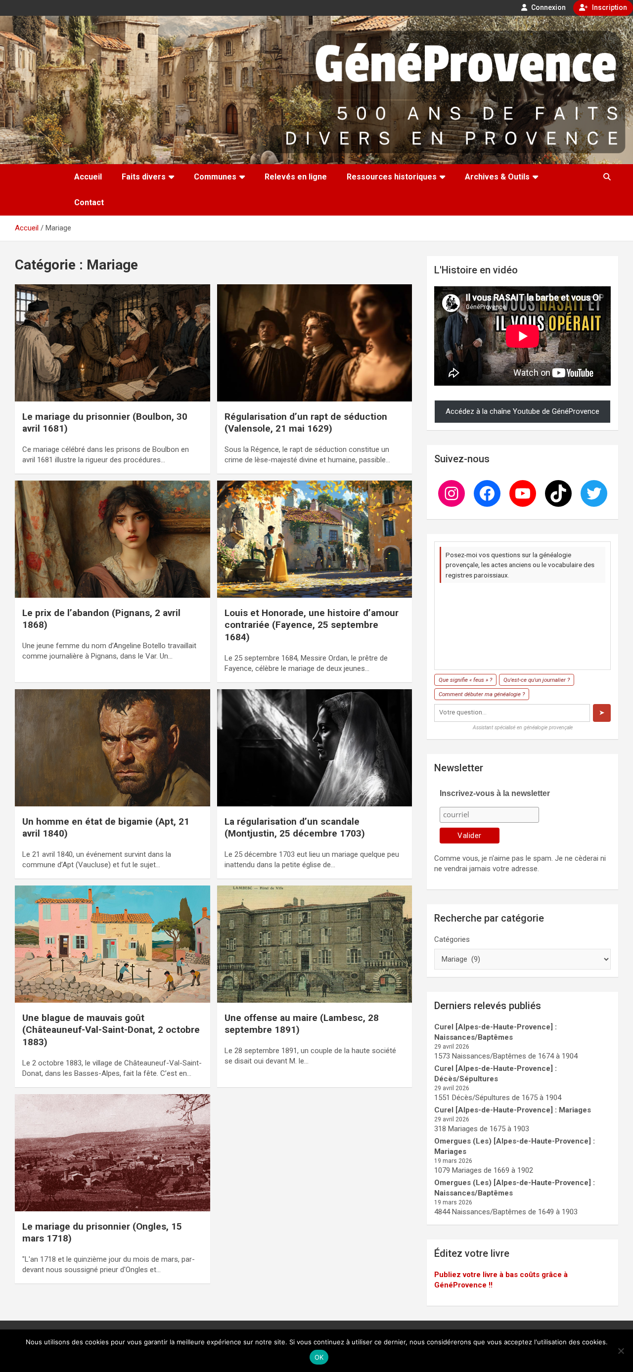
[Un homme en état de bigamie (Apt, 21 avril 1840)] (112, 747)
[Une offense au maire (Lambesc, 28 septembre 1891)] (314, 944)
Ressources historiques (392, 176)
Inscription (608, 7)
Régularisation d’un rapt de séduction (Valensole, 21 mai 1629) (306, 423)
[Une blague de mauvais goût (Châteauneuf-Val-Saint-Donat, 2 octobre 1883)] (112, 944)
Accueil (88, 176)
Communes (215, 176)
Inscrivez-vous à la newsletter (495, 793)
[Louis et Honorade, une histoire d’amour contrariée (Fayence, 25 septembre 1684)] (314, 539)
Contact (89, 202)
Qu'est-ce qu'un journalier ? (536, 679)
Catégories (452, 939)
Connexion (548, 7)
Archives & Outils (497, 176)
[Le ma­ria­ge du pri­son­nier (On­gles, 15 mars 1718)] (112, 1152)
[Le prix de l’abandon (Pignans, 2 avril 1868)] (112, 539)
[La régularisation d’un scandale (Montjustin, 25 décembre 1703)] (314, 747)
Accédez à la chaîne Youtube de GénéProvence (522, 411)
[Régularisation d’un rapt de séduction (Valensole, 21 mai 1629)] (314, 342)
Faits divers (144, 176)
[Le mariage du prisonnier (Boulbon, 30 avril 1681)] (112, 342)
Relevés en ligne (296, 176)
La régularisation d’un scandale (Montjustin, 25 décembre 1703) (295, 828)
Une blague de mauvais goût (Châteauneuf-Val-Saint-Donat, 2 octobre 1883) (111, 1030)
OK (319, 1357)
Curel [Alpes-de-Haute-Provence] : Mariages (512, 1110)
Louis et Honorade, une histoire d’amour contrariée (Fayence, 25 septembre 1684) (312, 625)
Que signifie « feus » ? (465, 679)
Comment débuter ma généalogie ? (482, 694)
